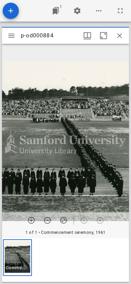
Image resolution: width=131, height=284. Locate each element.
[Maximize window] (103, 36)
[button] (17, 257)
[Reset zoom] (63, 220)
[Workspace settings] (77, 11)
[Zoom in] (31, 220)
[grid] (65, 260)
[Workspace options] (99, 11)
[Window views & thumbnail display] (87, 36)
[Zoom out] (47, 220)
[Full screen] (120, 11)
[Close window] (120, 36)
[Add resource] (11, 11)
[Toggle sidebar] (11, 36)
